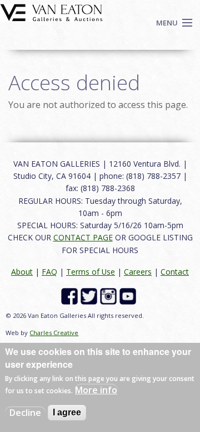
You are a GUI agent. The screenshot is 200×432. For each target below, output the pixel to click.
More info (96, 390)
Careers (138, 271)
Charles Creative (53, 332)
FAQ (49, 271)
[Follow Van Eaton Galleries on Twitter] (90, 295)
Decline (25, 413)
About (22, 271)
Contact (175, 271)
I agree (67, 412)
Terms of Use (90, 271)
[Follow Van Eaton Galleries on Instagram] (109, 295)
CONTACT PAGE (83, 237)
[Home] (51, 12)
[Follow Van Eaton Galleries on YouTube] (129, 295)
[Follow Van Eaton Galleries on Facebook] (71, 295)
